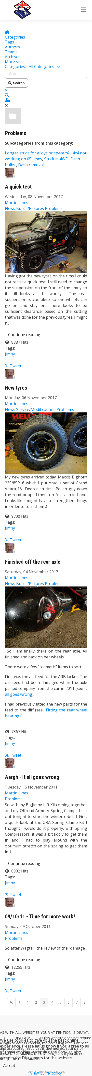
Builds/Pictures (30, 208)
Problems (15, 133)
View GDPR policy (46, 1073)
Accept (9, 1065)
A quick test (18, 186)
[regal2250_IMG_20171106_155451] (46, 443)
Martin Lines (16, 202)
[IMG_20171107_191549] (46, 242)
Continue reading (24, 334)
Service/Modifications (35, 409)
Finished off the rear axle (32, 561)
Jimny (10, 354)
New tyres (16, 387)
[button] (46, 61)
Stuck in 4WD (56, 159)
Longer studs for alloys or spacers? (38, 153)
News (10, 208)
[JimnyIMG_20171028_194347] (46, 617)
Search (18, 83)
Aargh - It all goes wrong (32, 777)
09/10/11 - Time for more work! (40, 916)
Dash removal (31, 164)
